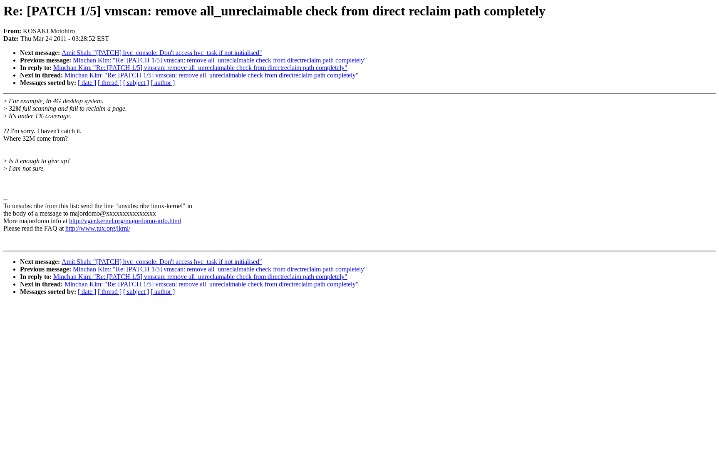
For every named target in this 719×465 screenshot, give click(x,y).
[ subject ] (136, 82)
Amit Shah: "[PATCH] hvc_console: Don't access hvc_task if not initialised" (162, 52)
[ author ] (163, 82)
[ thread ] (109, 82)
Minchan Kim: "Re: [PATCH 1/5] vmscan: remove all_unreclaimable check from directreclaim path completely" (220, 60)
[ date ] (87, 82)
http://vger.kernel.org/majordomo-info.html (125, 220)
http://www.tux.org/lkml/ (97, 228)
